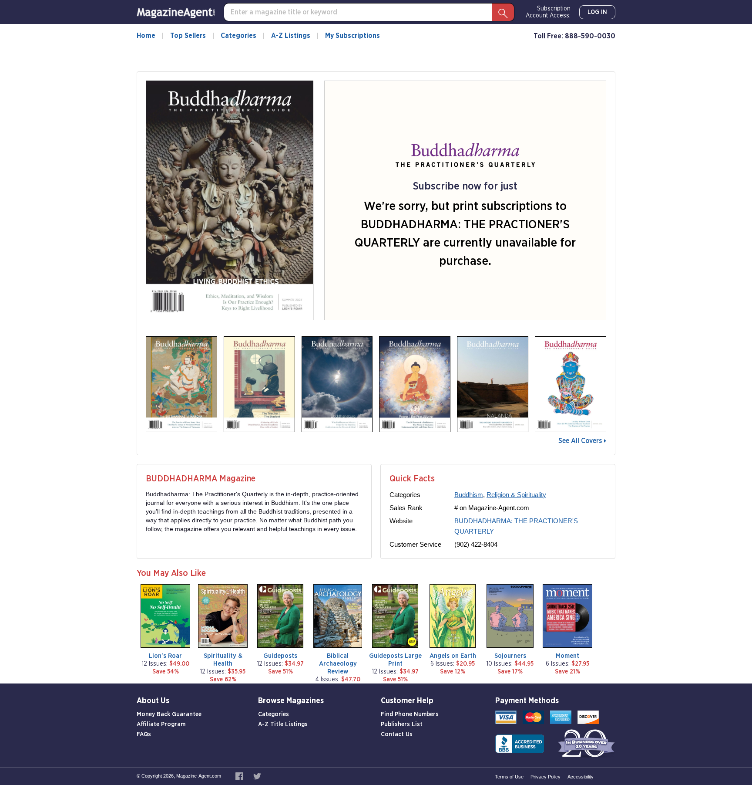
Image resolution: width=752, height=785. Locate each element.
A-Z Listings (290, 35)
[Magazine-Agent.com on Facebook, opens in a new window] (240, 775)
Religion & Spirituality (516, 494)
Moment (567, 656)
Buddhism (468, 494)
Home (146, 35)
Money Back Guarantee (169, 714)
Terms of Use (509, 776)
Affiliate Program (161, 724)
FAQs (144, 734)
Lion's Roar (165, 656)
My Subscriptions (352, 35)
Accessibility (580, 776)
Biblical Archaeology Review (338, 664)
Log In (597, 12)
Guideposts (280, 656)
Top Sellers (188, 35)
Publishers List (402, 724)
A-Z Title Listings (283, 724)
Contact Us (397, 734)
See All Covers (580, 440)
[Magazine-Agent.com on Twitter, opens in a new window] (257, 775)
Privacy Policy (545, 776)
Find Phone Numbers (410, 714)
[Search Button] (503, 12)
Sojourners (510, 656)
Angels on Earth (453, 656)
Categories (238, 35)
